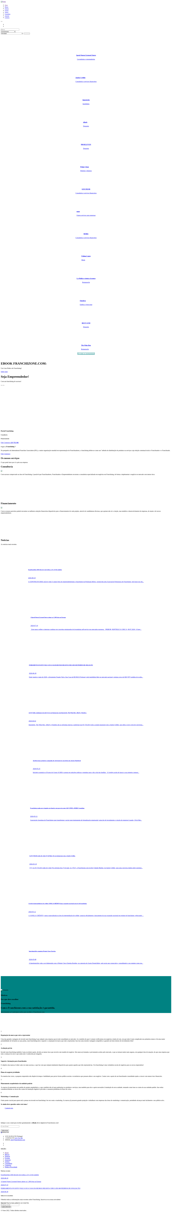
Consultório (7, 14)
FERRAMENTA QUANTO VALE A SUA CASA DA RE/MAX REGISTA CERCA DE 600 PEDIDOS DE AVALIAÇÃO (40, 1188)
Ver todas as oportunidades (86, 353)
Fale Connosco (5, 442)
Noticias (7, 8)
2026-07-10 (4, 1185)
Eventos (7, 10)
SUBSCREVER (6, 1207)
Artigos (6, 12)
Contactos (7, 17)
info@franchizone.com (18, 1140)
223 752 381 (19, 1138)
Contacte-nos (9, 1108)
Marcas (6, 7)
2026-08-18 (4, 1178)
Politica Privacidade (11, 1167)
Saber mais (4, 372)
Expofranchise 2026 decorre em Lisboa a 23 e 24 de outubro (20, 1175)
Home (6, 5)
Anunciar (7, 16)
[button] (1, 385)
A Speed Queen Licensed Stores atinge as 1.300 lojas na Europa (21, 1181)
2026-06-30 (4, 1192)
